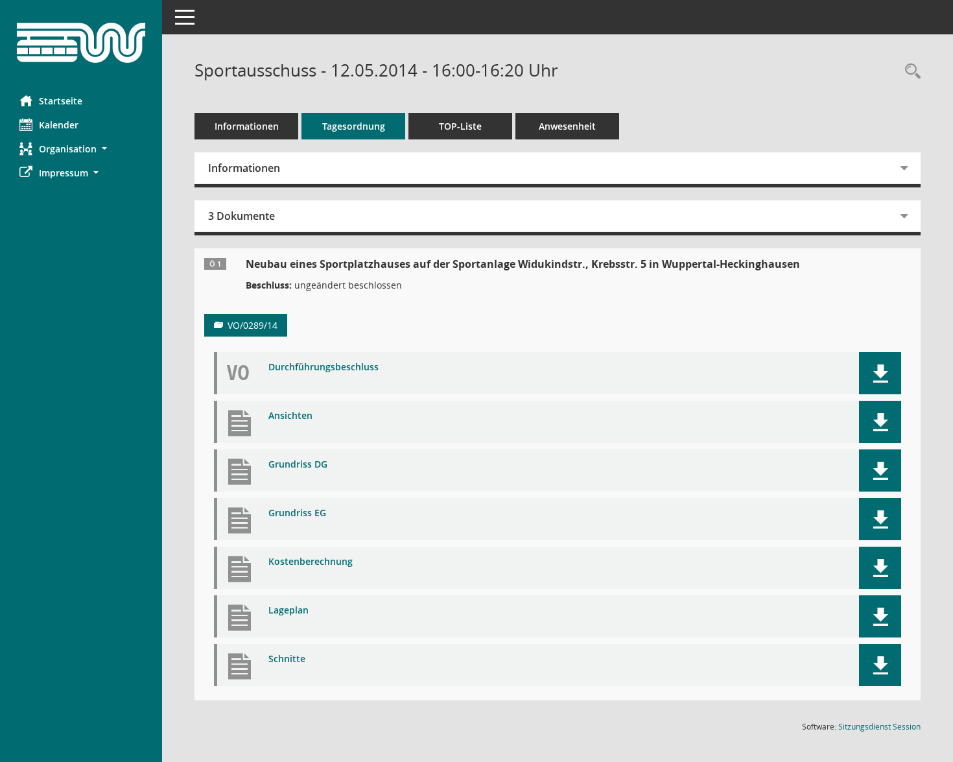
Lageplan (288, 610)
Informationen (247, 126)
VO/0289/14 (252, 325)
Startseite (60, 101)
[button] (81, 149)
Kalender (58, 125)
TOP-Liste (460, 126)
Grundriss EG (297, 513)
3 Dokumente (241, 216)
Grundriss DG (297, 464)
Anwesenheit (567, 126)
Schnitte (286, 659)
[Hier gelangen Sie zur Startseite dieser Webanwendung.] (81, 43)
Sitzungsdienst (879, 726)
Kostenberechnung (310, 561)
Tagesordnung (353, 126)
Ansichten (290, 416)
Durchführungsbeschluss (323, 367)
